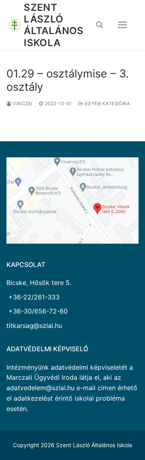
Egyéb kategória (106, 103)
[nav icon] (122, 25)
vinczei (22, 103)
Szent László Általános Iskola (54, 25)
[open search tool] (99, 24)
